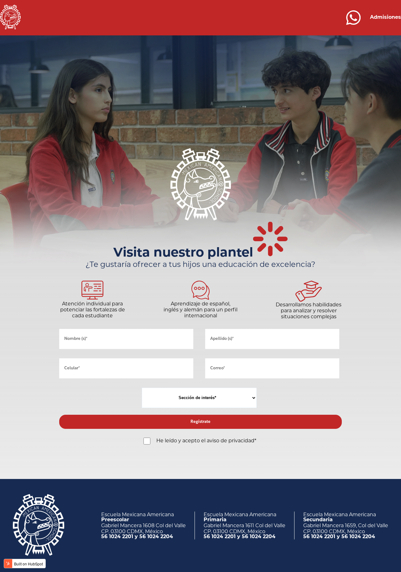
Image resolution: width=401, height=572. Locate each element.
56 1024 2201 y (120, 536)
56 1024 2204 (156, 536)
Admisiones (385, 17)
